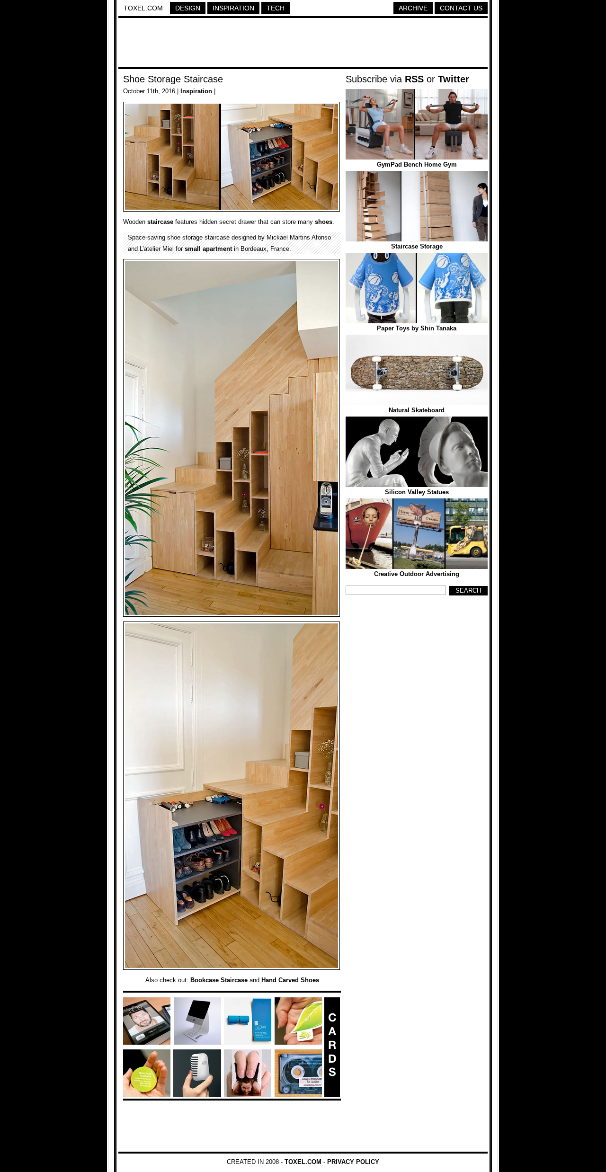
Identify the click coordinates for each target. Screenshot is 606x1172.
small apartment (208, 248)
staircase (160, 221)
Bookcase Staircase (219, 980)
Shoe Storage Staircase (173, 79)
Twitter (453, 79)
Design (187, 8)
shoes (323, 221)
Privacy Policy (353, 1161)
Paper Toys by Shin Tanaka (416, 328)
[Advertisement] (303, 44)
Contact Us (461, 8)
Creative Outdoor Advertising (416, 573)
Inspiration (233, 8)
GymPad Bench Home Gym (417, 164)
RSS (414, 79)
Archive (413, 8)
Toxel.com (143, 8)
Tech (276, 8)
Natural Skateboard (417, 410)
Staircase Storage (417, 246)
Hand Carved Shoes (290, 980)
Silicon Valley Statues (417, 492)
